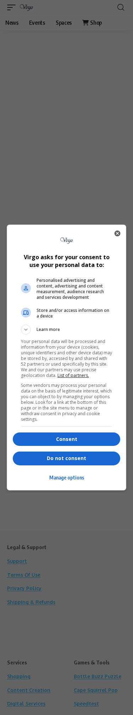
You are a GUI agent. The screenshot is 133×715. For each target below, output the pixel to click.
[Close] (117, 233)
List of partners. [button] (73, 375)
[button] (66, 330)
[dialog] (67, 357)
